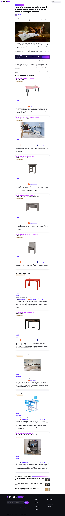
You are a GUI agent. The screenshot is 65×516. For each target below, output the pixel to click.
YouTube (9, 506)
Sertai (26, 502)
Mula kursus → (45, 56)
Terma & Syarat (49, 506)
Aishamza (19, 14)
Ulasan (36, 499)
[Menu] (63, 2)
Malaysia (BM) (37, 507)
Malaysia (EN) (37, 506)
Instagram (18, 506)
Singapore (36, 509)
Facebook (23, 506)
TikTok (13, 506)
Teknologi (36, 502)
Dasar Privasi (49, 507)
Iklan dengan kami (50, 499)
